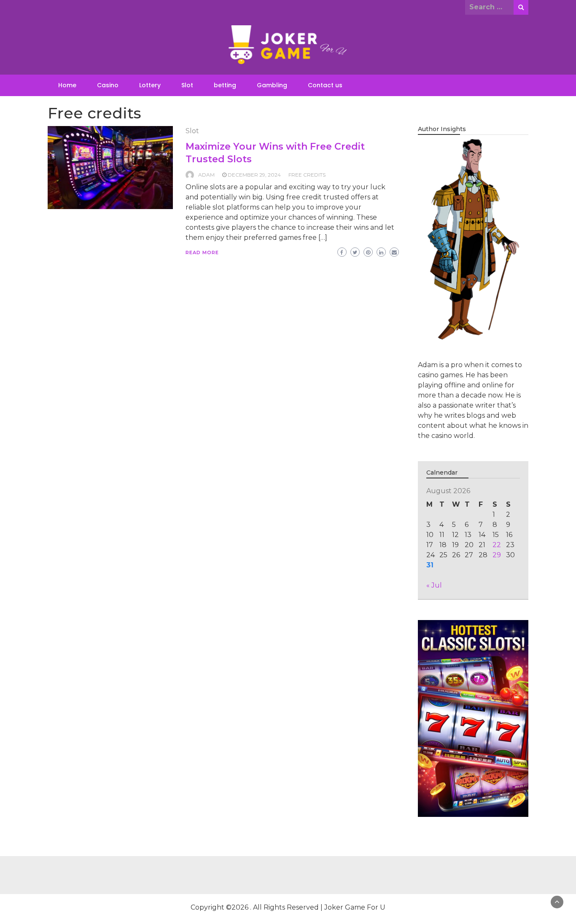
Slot (187, 85)
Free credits (307, 175)
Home (67, 85)
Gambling (272, 85)
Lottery (150, 85)
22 (497, 545)
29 (497, 555)
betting (225, 85)
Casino (107, 85)
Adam (206, 175)
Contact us (325, 85)
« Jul (434, 585)
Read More (202, 252)
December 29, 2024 (254, 175)
